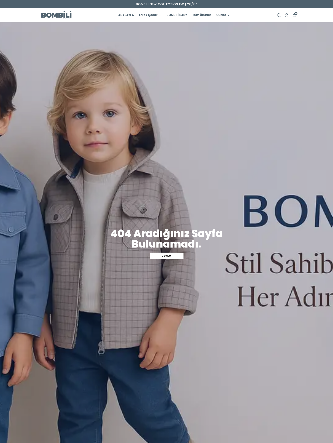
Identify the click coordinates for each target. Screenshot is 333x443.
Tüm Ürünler (201, 15)
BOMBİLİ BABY (177, 15)
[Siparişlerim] (286, 15)
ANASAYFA (126, 15)
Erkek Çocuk (148, 15)
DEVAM (166, 255)
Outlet (221, 15)
